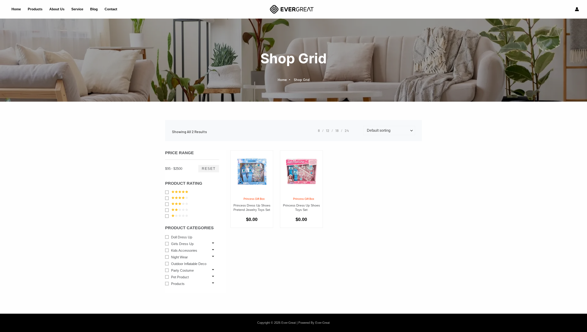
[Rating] (168, 192)
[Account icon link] (577, 9)
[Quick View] (246, 192)
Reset (209, 168)
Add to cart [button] (257, 192)
